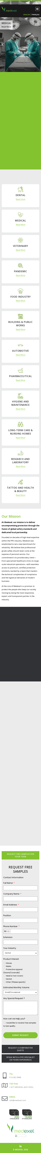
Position (7, 915)
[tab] (20, 855)
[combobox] (7, 931)
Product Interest (11, 959)
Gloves (9, 963)
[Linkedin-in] (20, 1146)
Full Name (8, 883)
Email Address (10, 904)
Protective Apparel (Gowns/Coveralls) (12, 971)
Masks (8, 966)
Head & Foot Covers (14, 976)
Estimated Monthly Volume (16, 987)
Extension (7, 937)
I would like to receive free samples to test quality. (19, 1024)
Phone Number (10, 926)
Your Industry (9, 948)
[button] (37, 9)
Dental (9, 979)
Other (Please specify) (15, 982)
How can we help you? (14, 1018)
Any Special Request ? (14, 998)
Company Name (11, 893)
